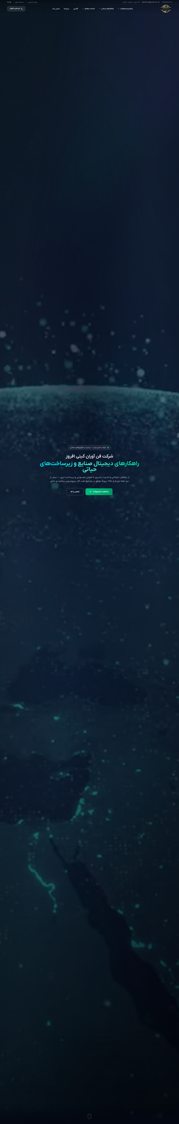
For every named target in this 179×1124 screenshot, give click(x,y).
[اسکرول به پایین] (89, 1116)
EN (8, 2)
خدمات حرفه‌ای (90, 9)
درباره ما (66, 9)
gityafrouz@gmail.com (149, 2)
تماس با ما (56, 9)
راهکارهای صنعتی (107, 9)
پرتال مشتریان (32, 2)
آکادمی (75, 9)
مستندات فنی (19, 2)
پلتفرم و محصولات (126, 9)
